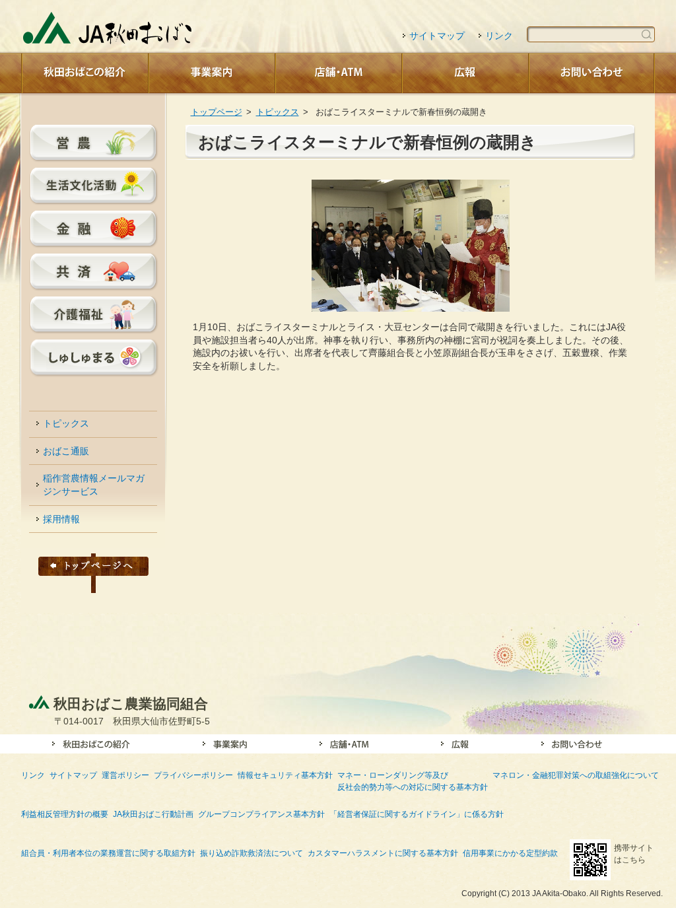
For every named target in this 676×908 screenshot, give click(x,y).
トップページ (216, 112)
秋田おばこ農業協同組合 (130, 703)
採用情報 (61, 519)
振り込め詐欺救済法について (251, 853)
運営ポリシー (125, 775)
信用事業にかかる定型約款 (510, 853)
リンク (499, 35)
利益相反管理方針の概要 (64, 814)
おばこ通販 (66, 451)
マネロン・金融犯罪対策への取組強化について (575, 775)
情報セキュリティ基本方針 (285, 775)
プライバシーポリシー (193, 775)
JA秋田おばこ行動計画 (153, 814)
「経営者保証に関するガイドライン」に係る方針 (416, 814)
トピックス (277, 112)
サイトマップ (437, 35)
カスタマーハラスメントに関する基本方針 (383, 853)
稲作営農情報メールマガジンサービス (94, 485)
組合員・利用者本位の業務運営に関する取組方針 (108, 853)
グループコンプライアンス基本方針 (261, 814)
